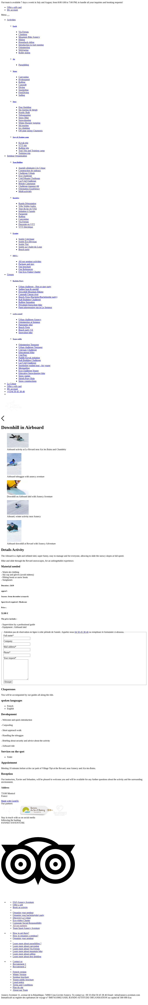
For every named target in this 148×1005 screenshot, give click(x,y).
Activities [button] (11, 19)
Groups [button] (10, 274)
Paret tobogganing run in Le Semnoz (35, 307)
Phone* (6, 652)
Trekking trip (24, 153)
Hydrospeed (24, 79)
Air (14, 59)
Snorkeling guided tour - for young (34, 365)
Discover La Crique (22, 918)
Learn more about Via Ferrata (26, 948)
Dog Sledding (24, 107)
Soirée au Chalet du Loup (30, 247)
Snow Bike (23, 117)
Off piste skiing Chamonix (30, 130)
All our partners (20, 925)
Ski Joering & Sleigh (27, 110)
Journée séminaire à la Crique (31, 168)
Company (7, 641)
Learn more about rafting (24, 954)
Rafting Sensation (26, 302)
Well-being (23, 50)
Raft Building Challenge (29, 299)
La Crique (11, 383)
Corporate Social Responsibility (27, 923)
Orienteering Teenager (28, 344)
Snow (14, 101)
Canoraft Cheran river (28, 294)
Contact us (17, 961)
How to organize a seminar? (25, 935)
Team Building (18, 162)
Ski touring (23, 125)
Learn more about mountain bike (27, 951)
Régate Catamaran (26, 183)
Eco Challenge (25, 176)
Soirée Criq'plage (26, 239)
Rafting (21, 82)
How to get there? (21, 933)
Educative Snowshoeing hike (31, 373)
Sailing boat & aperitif (28, 289)
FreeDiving (23, 92)
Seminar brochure (21, 977)
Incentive (16, 198)
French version (19, 972)
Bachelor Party (18, 281)
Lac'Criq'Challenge (27, 181)
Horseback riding (26, 42)
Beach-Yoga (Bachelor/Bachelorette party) (37, 297)
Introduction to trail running (31, 45)
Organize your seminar (23, 912)
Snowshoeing (24, 120)
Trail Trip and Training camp (31, 150)
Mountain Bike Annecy (29, 37)
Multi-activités (25, 191)
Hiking (21, 39)
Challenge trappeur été (28, 186)
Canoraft (22, 85)
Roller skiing (24, 52)
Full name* (8, 635)
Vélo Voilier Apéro (27, 206)
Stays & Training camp (21, 137)
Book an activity (20, 907)
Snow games (24, 376)
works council (17, 314)
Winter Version (19, 974)
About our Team (20, 990)
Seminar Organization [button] (17, 156)
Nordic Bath (24, 112)
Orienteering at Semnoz (29, 322)
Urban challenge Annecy (29, 319)
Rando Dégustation (27, 203)
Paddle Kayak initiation (29, 357)
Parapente (22, 214)
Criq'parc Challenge (27, 350)
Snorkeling (23, 90)
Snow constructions (27, 381)
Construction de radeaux (29, 170)
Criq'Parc (22, 355)
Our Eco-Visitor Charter (29, 272)
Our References (25, 269)
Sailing (21, 95)
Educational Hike (26, 352)
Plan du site (18, 987)
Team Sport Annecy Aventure (26, 928)
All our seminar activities (29, 261)
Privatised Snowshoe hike (30, 305)
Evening (15, 233)
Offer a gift (18, 905)
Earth (15, 26)
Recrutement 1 (19, 964)
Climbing (22, 34)
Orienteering (24, 47)
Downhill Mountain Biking (30, 292)
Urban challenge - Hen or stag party (34, 286)
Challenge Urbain (26, 173)
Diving (21, 87)
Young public (17, 339)
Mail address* (9, 647)
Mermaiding (24, 368)
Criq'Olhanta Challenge (29, 178)
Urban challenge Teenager (30, 347)
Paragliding (23, 65)
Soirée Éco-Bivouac (27, 241)
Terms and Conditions (23, 985)
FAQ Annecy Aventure (23, 902)
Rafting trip (23, 148)
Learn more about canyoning (26, 946)
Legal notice (18, 982)
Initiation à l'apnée (26, 211)
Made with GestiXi (10, 801)
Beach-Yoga (24, 327)
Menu (4, 15)
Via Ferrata (23, 32)
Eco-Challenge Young (28, 370)
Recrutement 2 (19, 966)
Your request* (9, 658)
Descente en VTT (26, 224)
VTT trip (22, 145)
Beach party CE (25, 330)
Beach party (23, 249)
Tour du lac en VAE (27, 208)
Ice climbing (24, 128)
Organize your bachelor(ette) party (28, 915)
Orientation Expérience (29, 189)
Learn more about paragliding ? (27, 943)
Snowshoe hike (25, 332)
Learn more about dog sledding (27, 956)
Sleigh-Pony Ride (26, 378)
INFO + (15, 256)
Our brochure (24, 266)
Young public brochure (23, 979)
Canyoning (23, 77)
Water (15, 71)
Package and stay (26, 264)
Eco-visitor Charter (21, 920)
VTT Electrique (25, 227)
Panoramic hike (25, 324)
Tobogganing (24, 115)
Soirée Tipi (23, 244)
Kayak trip (23, 143)
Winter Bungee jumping (29, 123)
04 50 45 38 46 (81, 632)
